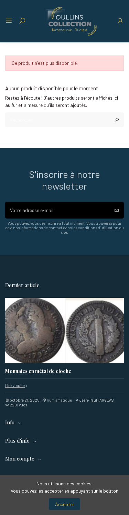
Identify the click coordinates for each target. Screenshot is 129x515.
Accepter (64, 504)
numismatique (59, 400)
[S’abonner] (116, 210)
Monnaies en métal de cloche (38, 371)
